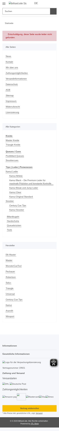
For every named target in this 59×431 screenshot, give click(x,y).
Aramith (9, 311)
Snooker (10, 201)
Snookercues (12, 160)
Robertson (11, 277)
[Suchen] (53, 11)
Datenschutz (12, 84)
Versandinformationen (16, 78)
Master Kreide (12, 140)
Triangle (9, 288)
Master (9, 260)
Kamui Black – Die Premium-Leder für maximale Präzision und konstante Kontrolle (30, 182)
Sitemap (10, 95)
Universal (10, 294)
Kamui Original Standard (21, 196)
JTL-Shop (35, 424)
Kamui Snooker (16, 210)
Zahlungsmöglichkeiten (17, 73)
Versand (39, 413)
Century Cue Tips (17, 205)
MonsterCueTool (13, 266)
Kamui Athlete (16, 176)
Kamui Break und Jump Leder (23, 188)
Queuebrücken (14, 225)
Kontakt (9, 62)
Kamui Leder (12, 171)
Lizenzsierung (12, 112)
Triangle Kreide (13, 144)
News (8, 56)
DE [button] (36, 3)
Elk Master (11, 254)
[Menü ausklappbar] (3, 2)
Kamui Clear (15, 192)
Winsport (10, 316)
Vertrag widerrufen (29, 408)
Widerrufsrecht (13, 106)
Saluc (8, 282)
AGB (8, 90)
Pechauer (10, 271)
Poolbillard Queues (15, 156)
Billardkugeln (13, 216)
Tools (9, 230)
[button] (44, 3)
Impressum (11, 101)
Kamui (9, 305)
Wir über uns (12, 67)
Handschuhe (13, 221)
